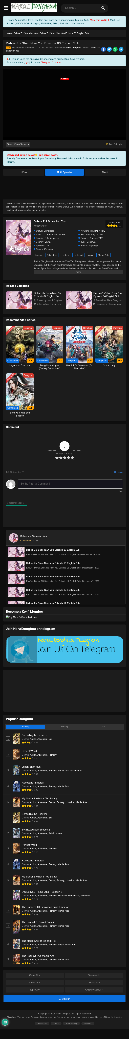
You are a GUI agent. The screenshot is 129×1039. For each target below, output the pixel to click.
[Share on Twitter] (109, 49)
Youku (102, 231)
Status (93, 982)
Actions (38, 255)
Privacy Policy (71, 1023)
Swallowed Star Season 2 (36, 829)
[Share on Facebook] (103, 49)
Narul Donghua (73, 47)
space (59, 833)
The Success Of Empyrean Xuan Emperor (45, 907)
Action (33, 739)
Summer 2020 (96, 238)
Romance (85, 895)
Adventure (52, 255)
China (47, 242)
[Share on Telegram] (121, 49)
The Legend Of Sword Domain (38, 922)
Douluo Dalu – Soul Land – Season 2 (42, 891)
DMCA (56, 1023)
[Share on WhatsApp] (115, 49)
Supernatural (76, 770)
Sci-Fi (51, 739)
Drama (52, 802)
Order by (93, 990)
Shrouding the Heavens (35, 735)
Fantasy (65, 255)
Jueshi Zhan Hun (31, 766)
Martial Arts (103, 255)
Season (93, 975)
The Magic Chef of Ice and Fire (39, 940)
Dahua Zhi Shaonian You (33, 536)
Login (119, 472)
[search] (103, 8)
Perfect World (29, 751)
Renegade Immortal (33, 782)
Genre (33, 975)
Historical (78, 255)
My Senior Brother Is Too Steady (39, 798)
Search (65, 998)
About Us (88, 1023)
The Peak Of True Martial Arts (38, 955)
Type (34, 990)
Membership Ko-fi (99, 20)
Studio (33, 982)
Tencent (94, 231)
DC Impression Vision (54, 234)
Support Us (42, 1023)
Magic (90, 255)
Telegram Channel (51, 62)
